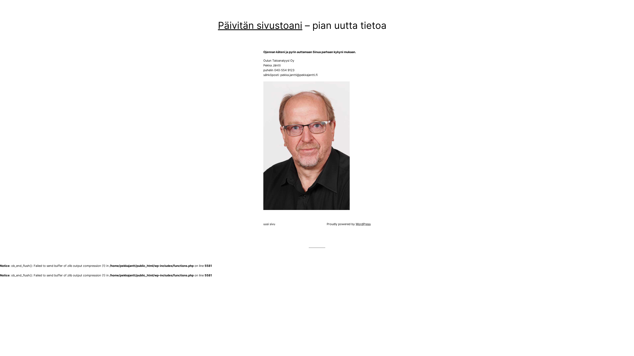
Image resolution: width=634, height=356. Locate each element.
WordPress (363, 224)
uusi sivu (269, 224)
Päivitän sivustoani (260, 25)
